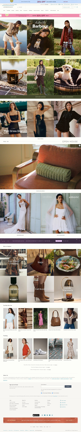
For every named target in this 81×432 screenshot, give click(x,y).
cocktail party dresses (55, 378)
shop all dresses (40, 138)
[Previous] (1, 15)
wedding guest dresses (65, 378)
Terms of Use (11, 430)
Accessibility (22, 430)
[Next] (80, 15)
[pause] (79, 145)
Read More (5, 380)
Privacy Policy (5, 430)
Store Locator (63, 400)
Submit (68, 386)
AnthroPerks (63, 402)
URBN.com (26, 430)
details (15, 4)
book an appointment (61, 235)
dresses (29, 378)
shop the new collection (40, 190)
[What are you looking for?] (72, 7)
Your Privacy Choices (38, 430)
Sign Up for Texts (64, 404)
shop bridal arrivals (20, 235)
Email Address (43, 384)
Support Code (32, 430)
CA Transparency (16, 430)
